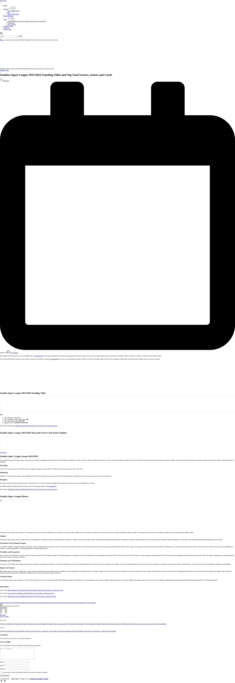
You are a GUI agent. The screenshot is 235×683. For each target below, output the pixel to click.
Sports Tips (3, 1)
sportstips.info (39, 356)
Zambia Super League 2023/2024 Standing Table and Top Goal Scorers (21, 603)
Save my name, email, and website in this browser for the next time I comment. (25, 672)
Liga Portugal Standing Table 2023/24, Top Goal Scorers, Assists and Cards (35, 426)
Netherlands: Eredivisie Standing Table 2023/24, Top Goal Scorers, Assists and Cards (32, 489)
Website (2, 669)
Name (2, 662)
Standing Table (4, 70)
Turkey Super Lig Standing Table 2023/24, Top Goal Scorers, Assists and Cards (31, 593)
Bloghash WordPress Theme (39, 679)
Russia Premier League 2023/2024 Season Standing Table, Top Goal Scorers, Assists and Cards (35, 590)
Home (2, 40)
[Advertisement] (117, 54)
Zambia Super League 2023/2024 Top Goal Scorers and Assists (60, 603)
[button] (18, 37)
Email (2, 665)
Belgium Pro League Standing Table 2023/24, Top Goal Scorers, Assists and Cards (32, 596)
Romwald (3, 615)
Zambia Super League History (87, 603)
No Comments (14, 353)
